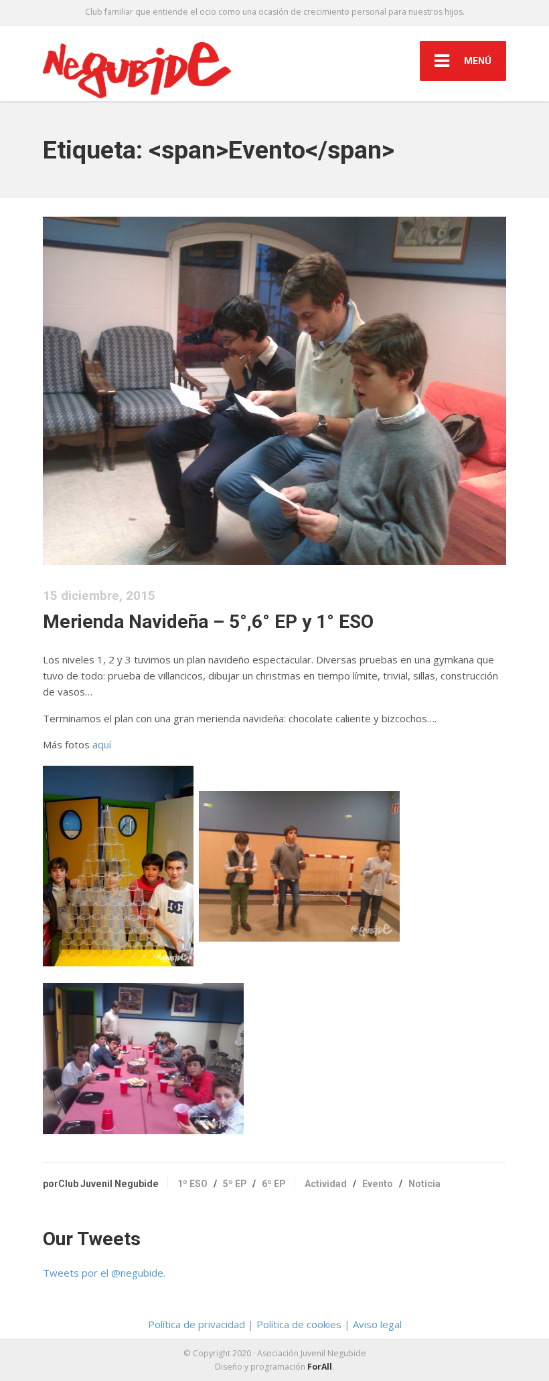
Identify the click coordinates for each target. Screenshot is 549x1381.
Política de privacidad (196, 1324)
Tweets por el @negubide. (104, 1272)
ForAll (318, 1366)
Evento (377, 1183)
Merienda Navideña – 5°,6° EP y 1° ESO (208, 622)
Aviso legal (377, 1324)
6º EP (273, 1183)
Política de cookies (298, 1324)
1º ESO (192, 1183)
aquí (101, 744)
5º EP (234, 1183)
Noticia (424, 1183)
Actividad (326, 1183)
